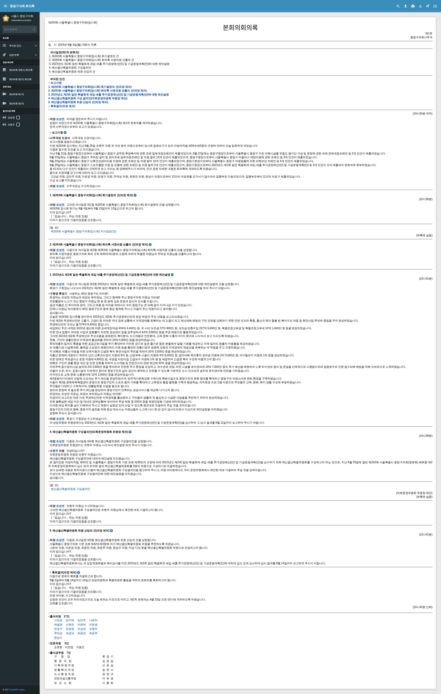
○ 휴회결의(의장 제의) (61, 106)
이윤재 (82, 624)
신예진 (70, 624)
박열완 (58, 624)
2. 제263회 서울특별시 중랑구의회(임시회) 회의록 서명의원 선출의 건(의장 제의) (97, 90)
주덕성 (58, 633)
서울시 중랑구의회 (22, 16)
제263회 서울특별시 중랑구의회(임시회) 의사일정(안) (83, 231)
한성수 (58, 637)
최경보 (70, 633)
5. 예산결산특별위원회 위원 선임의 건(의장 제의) (78, 102)
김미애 (70, 620)
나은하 (93, 620)
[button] (420, 6)
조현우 (54, 450)
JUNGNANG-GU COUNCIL (21, 20)
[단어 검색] (34, 29)
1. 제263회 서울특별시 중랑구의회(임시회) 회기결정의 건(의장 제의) (90, 86)
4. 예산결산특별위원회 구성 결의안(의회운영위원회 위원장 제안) (87, 98)
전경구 (58, 628)
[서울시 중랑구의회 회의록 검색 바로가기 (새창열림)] (6, 18)
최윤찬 (82, 633)
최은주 (93, 633)
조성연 (60, 119)
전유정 (70, 628)
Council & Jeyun (17, 689)
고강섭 (58, 620)
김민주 (82, 620)
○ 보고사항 (55, 82)
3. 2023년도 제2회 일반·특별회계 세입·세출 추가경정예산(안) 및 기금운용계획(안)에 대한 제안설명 (108, 94)
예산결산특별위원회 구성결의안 (70, 489)
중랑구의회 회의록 (22, 6)
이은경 (93, 624)
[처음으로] (65, 132)
